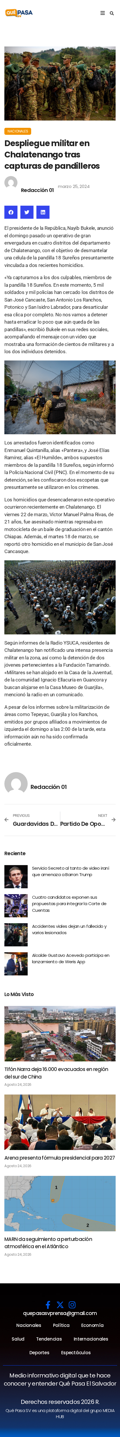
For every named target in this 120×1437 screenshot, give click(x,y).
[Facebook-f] (48, 1305)
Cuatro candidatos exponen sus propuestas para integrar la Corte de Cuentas (69, 903)
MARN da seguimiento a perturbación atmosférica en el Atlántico (48, 1243)
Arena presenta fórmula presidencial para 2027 (59, 1157)
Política (61, 1325)
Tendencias (49, 1339)
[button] (112, 13)
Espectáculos (76, 1353)
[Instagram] (72, 1305)
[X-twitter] (60, 1305)
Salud (18, 1339)
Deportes (39, 1353)
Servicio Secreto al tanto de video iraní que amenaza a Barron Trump (70, 871)
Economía (92, 1325)
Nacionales (18, 131)
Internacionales (91, 1339)
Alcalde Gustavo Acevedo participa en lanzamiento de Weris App (71, 958)
